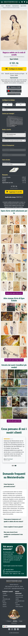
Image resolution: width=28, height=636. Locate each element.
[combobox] (14, 110)
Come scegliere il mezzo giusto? (13, 527)
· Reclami (4, 604)
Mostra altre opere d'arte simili (14, 293)
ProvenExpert (10, 459)
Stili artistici (8, 6)
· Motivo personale (19, 595)
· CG (3, 597)
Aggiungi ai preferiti (14, 91)
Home (2, 6)
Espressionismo (15, 6)
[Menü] (1, 2)
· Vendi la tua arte (19, 597)
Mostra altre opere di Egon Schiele (14, 360)
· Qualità (17, 599)
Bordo (3, 107)
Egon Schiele (23, 6)
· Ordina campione (19, 606)
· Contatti (4, 593)
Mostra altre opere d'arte (14, 421)
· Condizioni (4, 595)
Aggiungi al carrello (15, 192)
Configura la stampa (15, 69)
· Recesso (4, 602)
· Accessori (17, 604)
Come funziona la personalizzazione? (9, 485)
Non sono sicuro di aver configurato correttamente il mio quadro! (13, 534)
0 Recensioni (17, 94)
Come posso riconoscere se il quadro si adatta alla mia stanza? (13, 520)
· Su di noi (4, 606)
